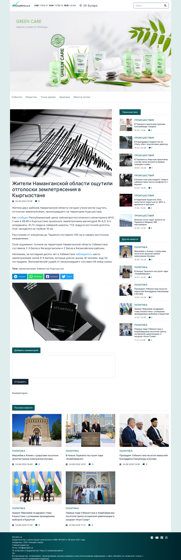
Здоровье (64, 97)
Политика (140, 247)
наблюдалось (84, 254)
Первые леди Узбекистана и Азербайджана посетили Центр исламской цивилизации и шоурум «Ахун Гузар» (150, 332)
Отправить (20, 381)
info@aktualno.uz (25, 548)
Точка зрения (48, 97)
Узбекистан (43, 268)
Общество (31, 97)
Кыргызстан (57, 268)
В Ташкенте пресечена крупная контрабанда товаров (149, 125)
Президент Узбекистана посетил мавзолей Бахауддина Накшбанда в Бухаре (151, 291)
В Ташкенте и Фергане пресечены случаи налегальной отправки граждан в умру (151, 162)
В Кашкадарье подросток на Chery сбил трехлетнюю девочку (151, 143)
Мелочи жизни (82, 97)
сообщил (22, 217)
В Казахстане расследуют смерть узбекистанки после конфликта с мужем (151, 182)
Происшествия (144, 120)
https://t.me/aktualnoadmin (51, 551)
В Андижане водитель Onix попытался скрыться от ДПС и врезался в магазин (149, 202)
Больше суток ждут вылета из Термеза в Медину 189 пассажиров (149, 222)
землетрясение (27, 268)
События (17, 97)
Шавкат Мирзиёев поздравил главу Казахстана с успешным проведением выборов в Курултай (151, 311)
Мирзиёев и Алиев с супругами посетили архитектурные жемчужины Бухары (150, 253)
